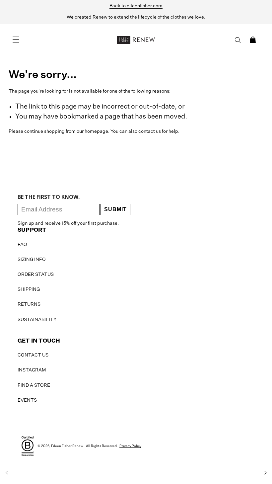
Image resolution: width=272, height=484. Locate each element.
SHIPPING (29, 289)
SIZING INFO (32, 259)
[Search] (238, 40)
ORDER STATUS (36, 274)
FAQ (22, 244)
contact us (149, 131)
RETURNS (29, 304)
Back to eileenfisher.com (136, 6)
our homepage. (93, 131)
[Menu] (16, 40)
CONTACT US (33, 355)
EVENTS (27, 400)
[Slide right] (265, 472)
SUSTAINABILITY (37, 319)
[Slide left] (6, 472)
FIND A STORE (34, 385)
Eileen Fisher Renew (67, 446)
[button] (252, 40)
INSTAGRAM (32, 370)
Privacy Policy (130, 446)
